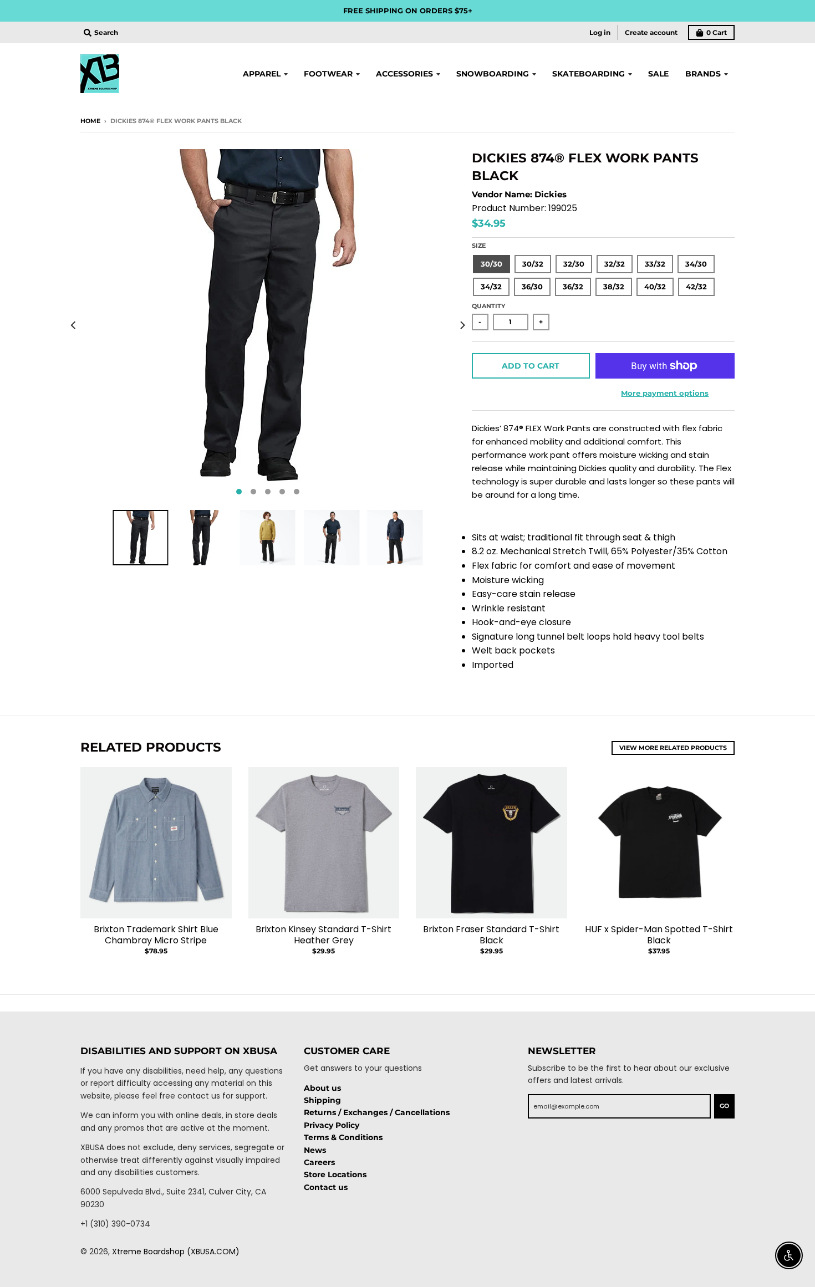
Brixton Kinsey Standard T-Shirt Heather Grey (323, 935)
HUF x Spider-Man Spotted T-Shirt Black (659, 935)
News (315, 1150)
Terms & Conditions (343, 1137)
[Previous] (73, 325)
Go (724, 1106)
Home (90, 121)
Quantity (488, 306)
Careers (319, 1162)
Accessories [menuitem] (404, 74)
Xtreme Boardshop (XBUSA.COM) (176, 1251)
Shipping (322, 1100)
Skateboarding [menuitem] (588, 74)
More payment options (665, 393)
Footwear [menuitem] (328, 74)
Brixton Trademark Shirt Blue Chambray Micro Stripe (156, 935)
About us (322, 1088)
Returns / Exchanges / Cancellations (377, 1112)
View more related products (673, 748)
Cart (716, 32)
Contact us (326, 1187)
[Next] (461, 325)
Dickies (550, 194)
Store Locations (335, 1174)
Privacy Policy (331, 1125)
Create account (651, 32)
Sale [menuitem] (658, 74)
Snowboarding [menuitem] (492, 74)
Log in (599, 32)
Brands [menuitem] (703, 74)
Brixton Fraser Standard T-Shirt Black (491, 935)
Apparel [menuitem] (262, 74)
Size (479, 245)
